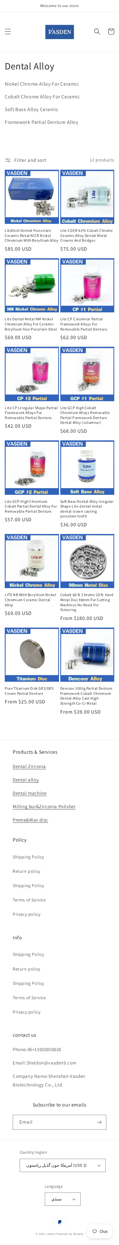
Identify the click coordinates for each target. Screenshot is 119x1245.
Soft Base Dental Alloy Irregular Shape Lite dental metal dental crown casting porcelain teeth (87, 509)
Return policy (26, 871)
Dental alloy (26, 780)
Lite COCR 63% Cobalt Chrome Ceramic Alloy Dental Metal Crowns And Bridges (86, 235)
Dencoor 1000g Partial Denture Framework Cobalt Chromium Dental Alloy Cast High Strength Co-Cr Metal (86, 696)
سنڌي (56, 1199)
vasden (51, 1233)
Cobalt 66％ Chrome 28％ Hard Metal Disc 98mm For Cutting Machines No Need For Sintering (87, 602)
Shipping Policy (28, 857)
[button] (8, 32)
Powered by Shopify (69, 1233)
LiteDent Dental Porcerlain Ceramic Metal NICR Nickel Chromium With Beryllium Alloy (31, 235)
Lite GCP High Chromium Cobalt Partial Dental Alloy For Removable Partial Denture (31, 506)
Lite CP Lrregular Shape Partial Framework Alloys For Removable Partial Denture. (31, 412)
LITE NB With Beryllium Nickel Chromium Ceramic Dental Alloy (30, 599)
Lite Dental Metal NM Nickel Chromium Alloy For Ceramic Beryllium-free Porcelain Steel (31, 324)
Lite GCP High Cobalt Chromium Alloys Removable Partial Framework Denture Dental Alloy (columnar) (85, 415)
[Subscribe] (99, 1122)
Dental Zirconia (29, 766)
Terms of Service (29, 900)
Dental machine (29, 793)
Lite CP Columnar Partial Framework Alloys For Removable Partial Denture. (84, 324)
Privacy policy (26, 914)
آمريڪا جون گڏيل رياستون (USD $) (56, 1165)
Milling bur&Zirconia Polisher (44, 806)
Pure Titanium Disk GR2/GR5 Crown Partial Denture (29, 691)
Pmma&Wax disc (30, 820)
